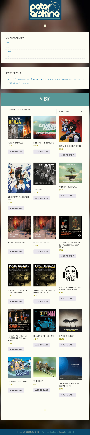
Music (7, 47)
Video (7, 56)
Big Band (8, 80)
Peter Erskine (45, 10)
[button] (45, 25)
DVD (46, 80)
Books (7, 42)
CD (14, 79)
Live (13, 82)
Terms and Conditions (50, 432)
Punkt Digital (69, 432)
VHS (17, 83)
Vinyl (20, 83)
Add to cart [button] (16, 152)
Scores (8, 52)
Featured (64, 79)
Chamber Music (22, 79)
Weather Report (26, 83)
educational (54, 79)
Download (37, 79)
